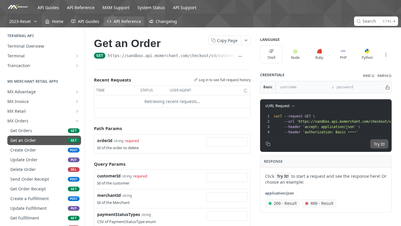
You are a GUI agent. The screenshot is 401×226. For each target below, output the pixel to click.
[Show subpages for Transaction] (77, 65)
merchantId (109, 195)
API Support (184, 7)
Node (295, 57)
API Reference (81, 7)
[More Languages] (386, 54)
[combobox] (226, 142)
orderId (104, 140)
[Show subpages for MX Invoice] (77, 101)
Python (367, 57)
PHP (343, 57)
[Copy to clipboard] (248, 56)
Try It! (379, 144)
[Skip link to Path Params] (90, 128)
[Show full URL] (240, 56)
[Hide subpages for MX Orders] (77, 121)
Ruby (319, 57)
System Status (151, 7)
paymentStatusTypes (118, 214)
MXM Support (115, 7)
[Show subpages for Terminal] (77, 56)
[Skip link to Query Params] (90, 164)
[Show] (387, 87)
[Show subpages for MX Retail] (77, 111)
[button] (369, 76)
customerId (109, 176)
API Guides (48, 7)
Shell (271, 57)
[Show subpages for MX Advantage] (77, 91)
